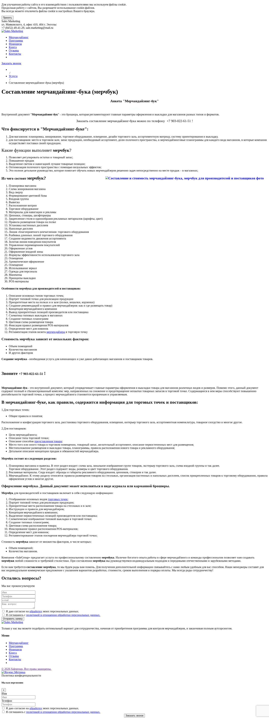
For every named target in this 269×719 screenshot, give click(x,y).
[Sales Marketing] (12, 31)
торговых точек (58, 499)
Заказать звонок (11, 63)
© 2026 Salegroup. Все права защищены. (26, 668)
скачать (134, 108)
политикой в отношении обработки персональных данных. (63, 615)
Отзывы (14, 50)
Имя (4, 693)
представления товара (48, 441)
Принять (7, 17)
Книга (13, 47)
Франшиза (15, 43)
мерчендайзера (55, 331)
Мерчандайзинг (19, 37)
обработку (35, 611)
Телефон (6, 700)
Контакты (15, 53)
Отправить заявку (13, 618)
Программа (16, 40)
